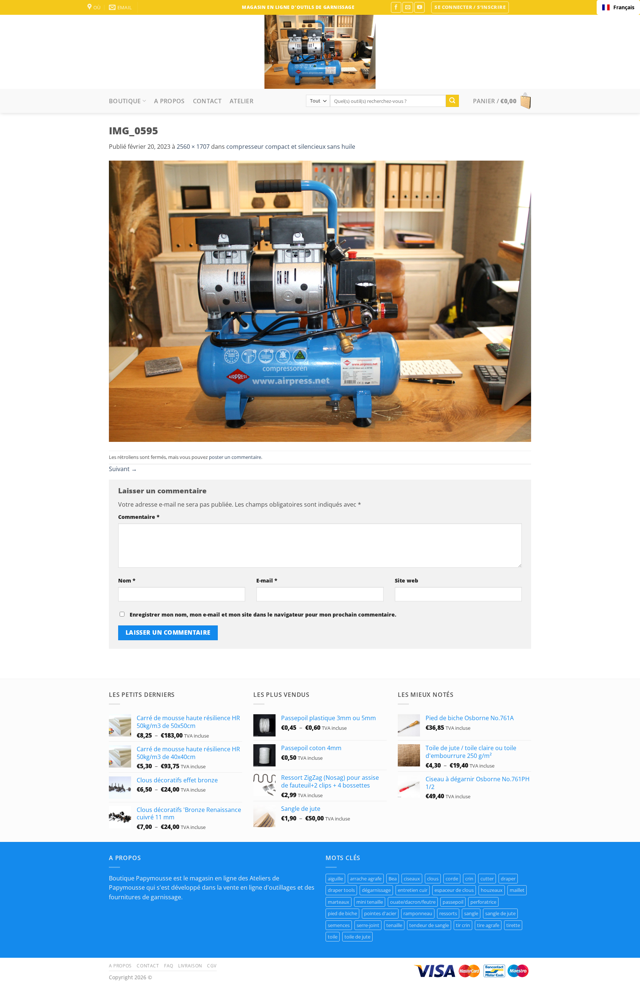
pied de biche (342, 913)
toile (332, 936)
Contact (207, 101)
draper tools (341, 890)
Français (623, 7)
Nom (127, 580)
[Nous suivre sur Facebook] (396, 7)
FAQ (168, 966)
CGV (212, 966)
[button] (470, 7)
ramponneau (417, 913)
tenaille (394, 925)
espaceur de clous (454, 890)
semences (339, 925)
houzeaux (492, 890)
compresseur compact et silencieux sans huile (290, 146)
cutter (487, 878)
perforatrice (483, 902)
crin (469, 878)
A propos (169, 101)
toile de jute (357, 936)
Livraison (190, 966)
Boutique (125, 101)
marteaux (338, 902)
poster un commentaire (235, 457)
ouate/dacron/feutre (413, 902)
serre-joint (368, 925)
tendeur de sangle (429, 925)
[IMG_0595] (320, 300)
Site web (406, 580)
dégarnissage (376, 890)
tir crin (463, 925)
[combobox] (618, 7)
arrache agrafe (365, 878)
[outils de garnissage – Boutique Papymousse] (320, 52)
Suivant (123, 469)
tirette (513, 925)
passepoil (453, 902)
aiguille (335, 878)
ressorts (448, 913)
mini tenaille (369, 902)
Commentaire (139, 516)
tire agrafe (488, 925)
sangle (471, 913)
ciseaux (412, 878)
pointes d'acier (380, 913)
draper (508, 878)
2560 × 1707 (193, 146)
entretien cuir (412, 890)
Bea (393, 878)
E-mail (266, 580)
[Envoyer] (452, 101)
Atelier (241, 101)
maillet (517, 890)
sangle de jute (500, 913)
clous (433, 878)
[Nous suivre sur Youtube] (419, 7)
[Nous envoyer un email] (407, 7)
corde (452, 878)
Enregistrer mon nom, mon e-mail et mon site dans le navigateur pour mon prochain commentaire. (263, 614)
